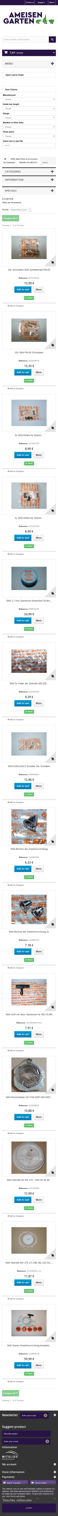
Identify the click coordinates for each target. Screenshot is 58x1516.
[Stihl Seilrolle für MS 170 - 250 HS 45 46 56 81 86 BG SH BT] (29, 1157)
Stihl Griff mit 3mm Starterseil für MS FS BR (29, 1014)
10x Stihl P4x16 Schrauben (29, 352)
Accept (29, 1508)
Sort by (5, 210)
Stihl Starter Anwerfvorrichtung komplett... (29, 1345)
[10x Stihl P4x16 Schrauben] (29, 330)
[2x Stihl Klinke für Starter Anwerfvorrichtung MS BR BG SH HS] (29, 412)
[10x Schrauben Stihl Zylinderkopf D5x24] (29, 247)
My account (9, 1464)
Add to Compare (16, 306)
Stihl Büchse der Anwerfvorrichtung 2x (29, 931)
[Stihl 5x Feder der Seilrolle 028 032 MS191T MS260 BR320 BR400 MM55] (29, 661)
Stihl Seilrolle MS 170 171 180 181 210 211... (29, 1262)
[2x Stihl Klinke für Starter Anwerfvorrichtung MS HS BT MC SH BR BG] (29, 495)
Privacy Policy (9, 1500)
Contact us (30, 2)
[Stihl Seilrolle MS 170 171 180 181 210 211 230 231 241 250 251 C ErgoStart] (29, 1240)
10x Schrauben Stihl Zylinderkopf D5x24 (29, 269)
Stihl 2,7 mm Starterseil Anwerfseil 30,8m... (29, 600)
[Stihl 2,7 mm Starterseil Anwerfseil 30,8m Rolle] (29, 578)
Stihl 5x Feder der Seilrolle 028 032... (29, 683)
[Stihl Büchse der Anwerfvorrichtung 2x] (29, 909)
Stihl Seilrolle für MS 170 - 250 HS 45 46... (29, 1180)
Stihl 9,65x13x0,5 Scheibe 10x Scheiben (29, 766)
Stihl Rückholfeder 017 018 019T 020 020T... (29, 1097)
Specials (10, 190)
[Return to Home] (5, 159)
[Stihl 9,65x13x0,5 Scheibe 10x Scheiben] (29, 743)
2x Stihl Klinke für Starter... (29, 435)
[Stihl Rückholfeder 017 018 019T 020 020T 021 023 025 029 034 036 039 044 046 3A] (29, 1074)
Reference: (23, 278)
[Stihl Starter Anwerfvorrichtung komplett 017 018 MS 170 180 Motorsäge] (29, 1323)
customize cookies (24, 1500)
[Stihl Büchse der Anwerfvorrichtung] (29, 826)
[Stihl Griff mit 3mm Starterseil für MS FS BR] (29, 992)
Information (14, 179)
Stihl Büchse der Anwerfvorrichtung (29, 849)
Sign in (51, 2)
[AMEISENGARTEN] (29, 18)
